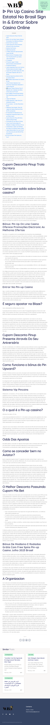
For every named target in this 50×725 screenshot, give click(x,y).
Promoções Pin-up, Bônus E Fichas (14, 121)
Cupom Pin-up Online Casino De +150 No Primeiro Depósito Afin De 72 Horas (15, 72)
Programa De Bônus (11, 65)
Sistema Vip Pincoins (11, 48)
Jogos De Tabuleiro (11, 98)
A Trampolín (9, 60)
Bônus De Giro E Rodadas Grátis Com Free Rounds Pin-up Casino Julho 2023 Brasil (14, 56)
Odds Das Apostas (10, 49)
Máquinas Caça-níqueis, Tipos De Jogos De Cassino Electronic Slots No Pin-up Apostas (14, 109)
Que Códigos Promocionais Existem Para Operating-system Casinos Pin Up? (14, 95)
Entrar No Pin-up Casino (12, 42)
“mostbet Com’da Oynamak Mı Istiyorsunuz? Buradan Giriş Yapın (13, 660)
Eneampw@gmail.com (34, 711)
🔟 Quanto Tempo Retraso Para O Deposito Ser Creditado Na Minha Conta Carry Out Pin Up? (14, 90)
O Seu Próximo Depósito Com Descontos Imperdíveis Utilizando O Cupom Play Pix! (14, 84)
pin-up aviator (41, 155)
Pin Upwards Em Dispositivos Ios (14, 112)
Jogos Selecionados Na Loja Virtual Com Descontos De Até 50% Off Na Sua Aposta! (15, 131)
